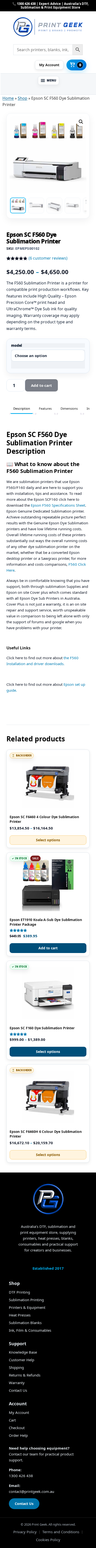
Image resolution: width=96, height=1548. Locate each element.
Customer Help (21, 1359)
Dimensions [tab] (69, 408)
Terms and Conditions (60, 1531)
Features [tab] (45, 408)
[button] (48, 80)
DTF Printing (19, 1292)
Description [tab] (21, 408)
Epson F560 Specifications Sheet (58, 505)
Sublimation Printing (26, 1299)
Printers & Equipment (27, 1307)
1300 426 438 (21, 1475)
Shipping (16, 1367)
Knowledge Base (23, 1352)
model (16, 345)
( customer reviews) (48, 258)
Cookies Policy (48, 1539)
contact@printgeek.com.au (31, 1491)
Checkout (17, 1427)
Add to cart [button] (48, 948)
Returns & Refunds (24, 1375)
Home (8, 98)
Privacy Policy (25, 1531)
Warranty (17, 1382)
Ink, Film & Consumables (30, 1330)
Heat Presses (20, 1315)
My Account (19, 1412)
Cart (12, 1420)
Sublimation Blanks (25, 1322)
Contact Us (18, 1390)
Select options (48, 840)
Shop (22, 98)
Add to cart (41, 385)
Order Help (18, 1435)
